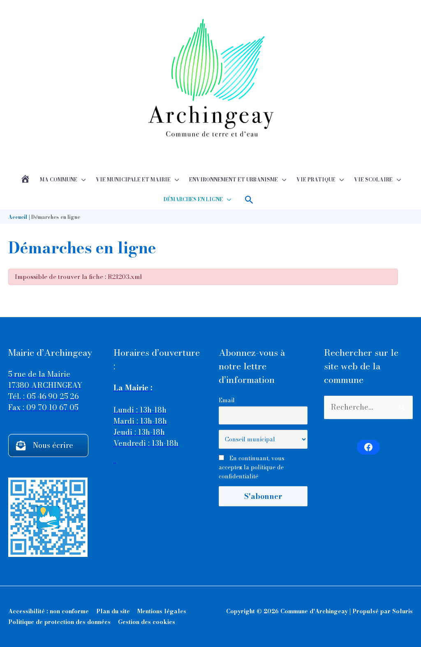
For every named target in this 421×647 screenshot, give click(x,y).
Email (227, 400)
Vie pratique (315, 179)
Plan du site (113, 611)
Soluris (402, 611)
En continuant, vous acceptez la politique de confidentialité (252, 467)
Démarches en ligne (193, 199)
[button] (249, 199)
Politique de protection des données (59, 621)
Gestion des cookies (146, 621)
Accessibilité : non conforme (48, 611)
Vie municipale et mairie (133, 179)
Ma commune (58, 179)
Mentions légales (161, 611)
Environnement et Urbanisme (233, 179)
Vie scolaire (373, 179)
